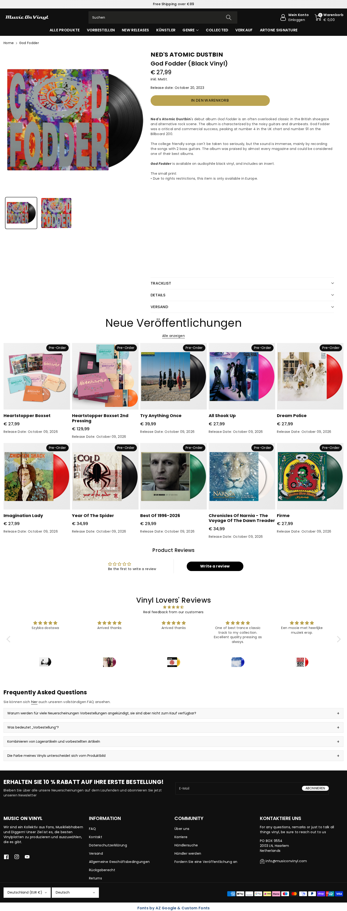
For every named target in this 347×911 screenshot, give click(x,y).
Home (9, 43)
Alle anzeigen (173, 335)
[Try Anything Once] (173, 376)
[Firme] (310, 476)
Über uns (181, 828)
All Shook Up (222, 415)
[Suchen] (228, 17)
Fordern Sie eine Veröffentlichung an (205, 861)
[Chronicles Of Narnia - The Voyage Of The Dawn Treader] (242, 476)
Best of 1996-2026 (160, 515)
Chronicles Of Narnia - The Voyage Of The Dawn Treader (242, 518)
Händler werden (187, 853)
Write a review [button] (215, 566)
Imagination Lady (23, 515)
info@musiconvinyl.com (286, 861)
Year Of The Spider (93, 515)
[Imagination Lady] (37, 476)
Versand (96, 853)
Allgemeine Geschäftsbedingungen (119, 861)
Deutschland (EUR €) (25, 892)
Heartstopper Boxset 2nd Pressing (100, 418)
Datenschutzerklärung (108, 845)
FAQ (92, 828)
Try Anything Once (161, 415)
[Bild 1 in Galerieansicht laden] (21, 213)
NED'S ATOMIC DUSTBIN (187, 54)
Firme (283, 515)
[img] (173, 607)
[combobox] (163, 17)
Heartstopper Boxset (27, 415)
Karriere (180, 837)
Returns (95, 878)
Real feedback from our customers (173, 612)
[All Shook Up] (242, 376)
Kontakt (95, 837)
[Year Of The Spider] (105, 476)
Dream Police (292, 415)
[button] (329, 17)
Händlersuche (186, 845)
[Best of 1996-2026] (173, 476)
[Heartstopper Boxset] (37, 376)
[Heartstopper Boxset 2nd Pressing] (105, 376)
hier (34, 702)
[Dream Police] (310, 376)
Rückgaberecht (102, 870)
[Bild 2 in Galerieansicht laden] (56, 213)
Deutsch (63, 892)
